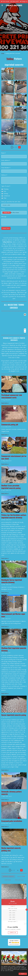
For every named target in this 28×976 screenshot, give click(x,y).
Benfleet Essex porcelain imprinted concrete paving (11, 486)
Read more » (5, 403)
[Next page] (19, 147)
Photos (3, 209)
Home (2, 53)
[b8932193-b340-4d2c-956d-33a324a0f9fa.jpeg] (20, 73)
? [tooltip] (14, 906)
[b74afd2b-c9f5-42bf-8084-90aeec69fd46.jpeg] (7, 125)
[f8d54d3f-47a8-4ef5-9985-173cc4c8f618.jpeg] (7, 99)
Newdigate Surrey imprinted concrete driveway (11, 581)
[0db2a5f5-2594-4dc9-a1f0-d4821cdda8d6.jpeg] (7, 86)
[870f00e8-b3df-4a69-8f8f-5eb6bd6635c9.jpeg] (7, 112)
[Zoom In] (25, 330)
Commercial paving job (9, 424)
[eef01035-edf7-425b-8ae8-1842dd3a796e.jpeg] (20, 125)
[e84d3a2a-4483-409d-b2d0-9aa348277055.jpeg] (20, 99)
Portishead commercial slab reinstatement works (11, 396)
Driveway (5, 189)
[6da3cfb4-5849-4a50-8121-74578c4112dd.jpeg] (7, 73)
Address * (4, 175)
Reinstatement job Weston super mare (13, 615)
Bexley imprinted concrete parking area (11, 849)
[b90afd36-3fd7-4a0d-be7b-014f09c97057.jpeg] (20, 86)
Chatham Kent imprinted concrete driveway (13, 649)
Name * (3, 153)
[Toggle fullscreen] (25, 315)
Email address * (5, 160)
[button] (8, 876)
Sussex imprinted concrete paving (13, 715)
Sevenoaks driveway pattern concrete (11, 792)
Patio (4, 191)
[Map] (14, 323)
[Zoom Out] (25, 332)
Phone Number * (5, 168)
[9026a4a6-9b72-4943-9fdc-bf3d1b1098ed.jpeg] (20, 138)
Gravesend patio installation (11, 821)
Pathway (5, 193)
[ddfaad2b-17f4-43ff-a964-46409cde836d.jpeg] (7, 138)
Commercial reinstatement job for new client (13, 457)
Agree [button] (22, 973)
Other (5, 198)
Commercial (6, 196)
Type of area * (5, 186)
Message (3, 216)
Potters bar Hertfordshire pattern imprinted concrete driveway (13, 516)
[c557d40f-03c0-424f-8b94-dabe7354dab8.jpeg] (20, 112)
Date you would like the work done (10, 202)
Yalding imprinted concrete (13, 53)
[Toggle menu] (2, 5)
